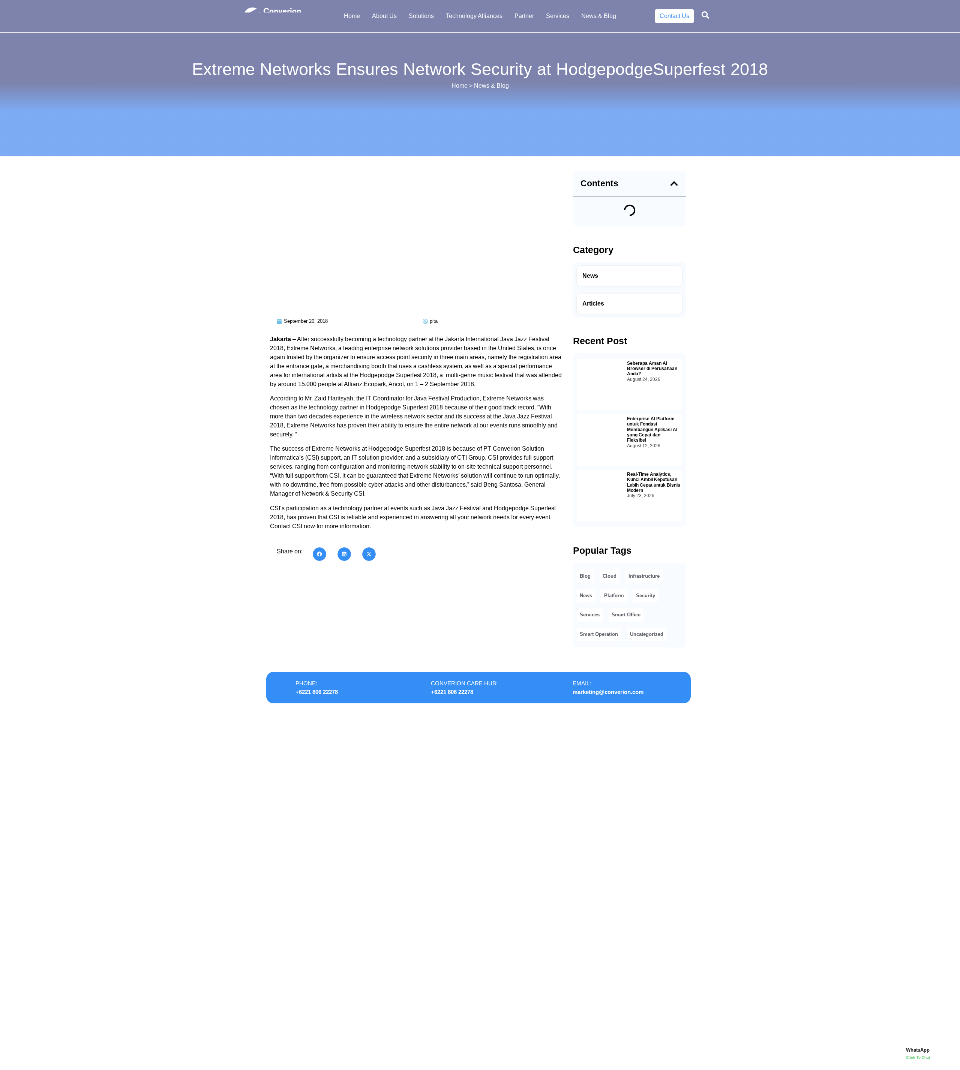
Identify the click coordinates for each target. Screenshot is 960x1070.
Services (557, 16)
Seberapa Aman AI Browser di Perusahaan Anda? (652, 369)
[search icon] (705, 15)
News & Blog (598, 16)
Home (352, 16)
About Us (384, 16)
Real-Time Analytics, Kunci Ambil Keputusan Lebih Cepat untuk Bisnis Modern (653, 482)
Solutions (421, 16)
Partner (524, 16)
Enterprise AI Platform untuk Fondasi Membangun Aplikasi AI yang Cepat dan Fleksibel (652, 429)
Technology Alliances (474, 16)
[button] (319, 554)
